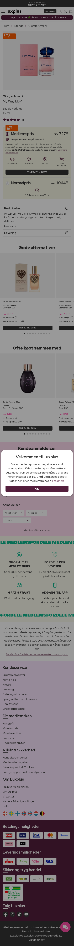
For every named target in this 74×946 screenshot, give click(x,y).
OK (37, 488)
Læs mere (58, 481)
